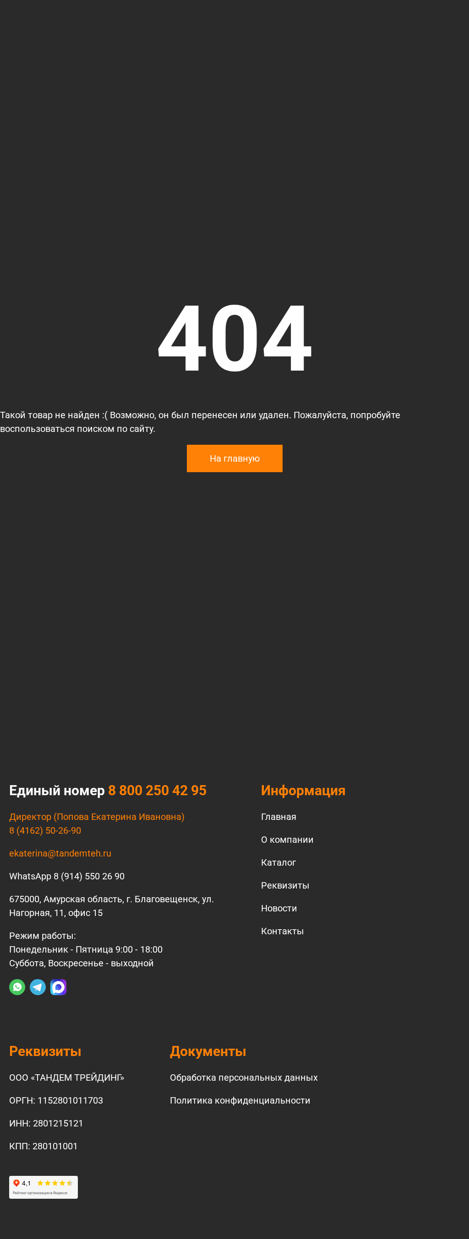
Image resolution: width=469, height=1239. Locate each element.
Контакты (282, 931)
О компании (287, 839)
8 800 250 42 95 (157, 790)
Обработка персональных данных (244, 1077)
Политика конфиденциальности (240, 1100)
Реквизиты (285, 885)
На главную (235, 458)
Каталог (278, 862)
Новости (279, 908)
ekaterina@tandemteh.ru (60, 853)
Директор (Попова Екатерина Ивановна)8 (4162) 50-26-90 (97, 823)
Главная (278, 816)
